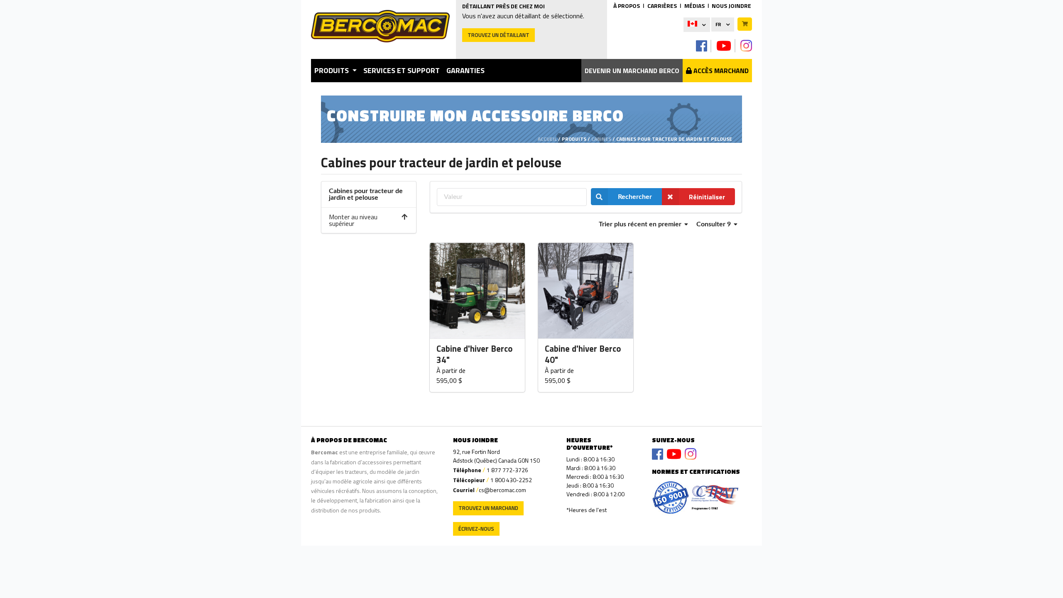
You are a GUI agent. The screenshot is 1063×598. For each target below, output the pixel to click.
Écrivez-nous (476, 528)
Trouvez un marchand (488, 508)
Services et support (401, 70)
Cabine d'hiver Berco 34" (474, 354)
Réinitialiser (707, 197)
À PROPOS (626, 5)
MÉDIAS (694, 5)
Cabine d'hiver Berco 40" (583, 354)
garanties (465, 70)
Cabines (601, 139)
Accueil (547, 139)
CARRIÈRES (662, 5)
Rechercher (635, 197)
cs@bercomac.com (502, 489)
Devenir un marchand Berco (632, 71)
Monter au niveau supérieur (353, 220)
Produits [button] (332, 70)
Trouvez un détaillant (498, 35)
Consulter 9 (714, 224)
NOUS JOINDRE (731, 5)
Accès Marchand (720, 71)
